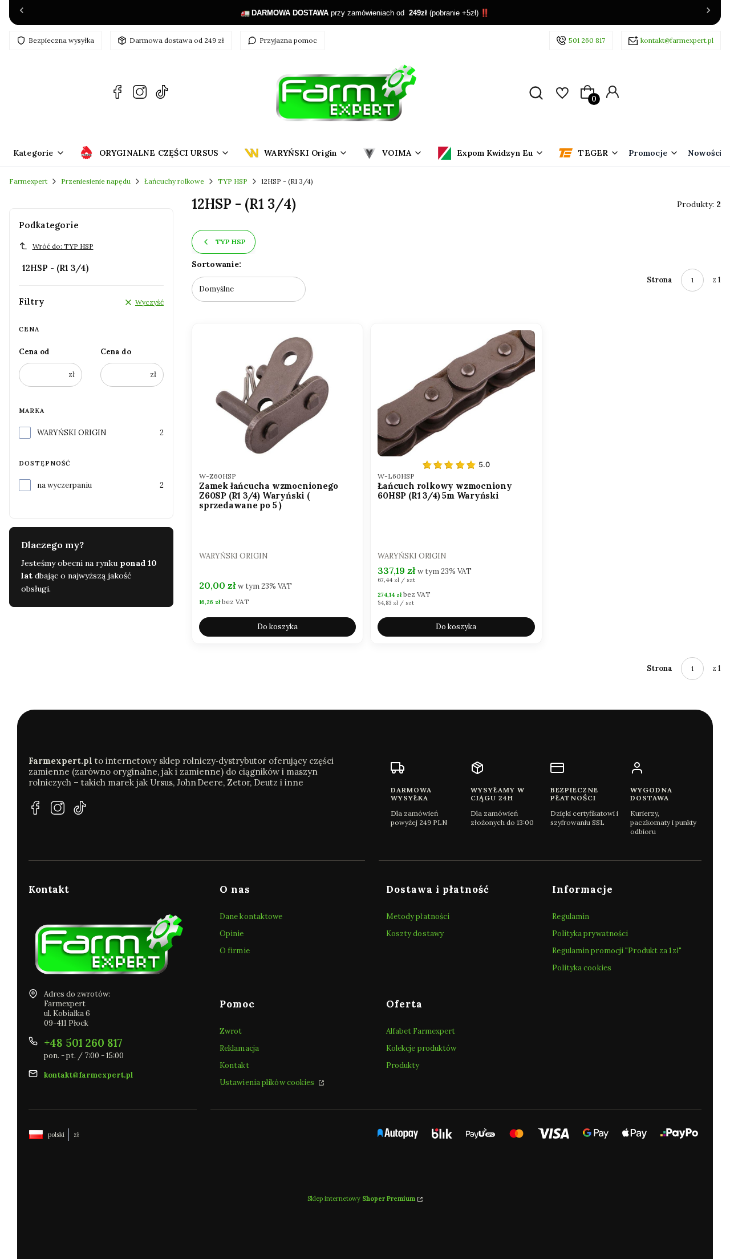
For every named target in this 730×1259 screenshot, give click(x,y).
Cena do (115, 352)
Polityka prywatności (590, 933)
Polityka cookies (581, 968)
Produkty (403, 1065)
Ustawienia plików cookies (268, 1082)
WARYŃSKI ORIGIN (72, 433)
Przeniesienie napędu (96, 181)
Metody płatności (418, 916)
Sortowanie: (216, 264)
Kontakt (234, 1065)
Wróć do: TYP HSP (63, 246)
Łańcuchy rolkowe (174, 181)
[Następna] (708, 12)
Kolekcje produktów (421, 1048)
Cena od (34, 352)
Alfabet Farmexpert (421, 1031)
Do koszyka (277, 626)
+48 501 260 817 (83, 1043)
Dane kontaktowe (251, 916)
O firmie (235, 951)
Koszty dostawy (415, 933)
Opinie (232, 933)
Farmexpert (28, 181)
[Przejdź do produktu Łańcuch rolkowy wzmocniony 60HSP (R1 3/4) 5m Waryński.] (456, 393)
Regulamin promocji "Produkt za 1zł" (617, 951)
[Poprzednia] (21, 12)
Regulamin (570, 916)
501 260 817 (587, 40)
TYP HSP (233, 181)
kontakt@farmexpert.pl (676, 40)
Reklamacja (239, 1048)
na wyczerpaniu (64, 485)
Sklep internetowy (361, 1199)
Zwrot (231, 1031)
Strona (659, 280)
